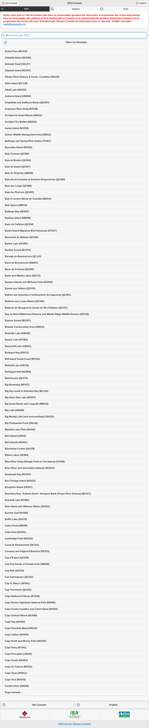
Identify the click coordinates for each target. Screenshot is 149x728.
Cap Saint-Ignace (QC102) (19, 577)
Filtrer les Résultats (76, 42)
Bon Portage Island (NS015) (20, 481)
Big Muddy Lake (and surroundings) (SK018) (29, 416)
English (113, 705)
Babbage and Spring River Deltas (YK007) (28, 141)
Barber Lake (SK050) (16, 243)
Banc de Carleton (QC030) (19, 224)
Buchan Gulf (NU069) (16, 513)
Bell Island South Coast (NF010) (22, 359)
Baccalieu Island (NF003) (18, 147)
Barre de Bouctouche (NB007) (21, 263)
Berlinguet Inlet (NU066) (18, 372)
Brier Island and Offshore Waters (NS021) (27, 506)
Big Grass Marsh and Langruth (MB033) (26, 404)
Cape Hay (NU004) (15, 622)
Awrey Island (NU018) (17, 128)
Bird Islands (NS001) (16, 442)
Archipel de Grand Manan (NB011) (23, 115)
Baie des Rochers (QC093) (19, 192)
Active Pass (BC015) (16, 51)
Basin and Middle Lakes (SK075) (22, 275)
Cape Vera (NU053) (15, 679)
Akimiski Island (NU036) (18, 57)
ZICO (26, 9)
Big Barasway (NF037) (17, 384)
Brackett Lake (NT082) (17, 500)
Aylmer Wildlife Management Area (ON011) (28, 134)
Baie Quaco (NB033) (16, 205)
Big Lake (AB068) (14, 410)
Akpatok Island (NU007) (18, 70)
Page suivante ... (14, 692)
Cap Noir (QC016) (14, 570)
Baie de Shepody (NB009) (19, 173)
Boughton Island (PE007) (18, 487)
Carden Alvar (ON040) (17, 686)
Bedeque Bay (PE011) (17, 352)
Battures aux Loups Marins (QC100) (24, 301)
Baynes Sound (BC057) (18, 320)
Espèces (76, 9)
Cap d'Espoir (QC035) (17, 557)
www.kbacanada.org (14, 24)
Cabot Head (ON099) (16, 525)
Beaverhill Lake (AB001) (18, 346)
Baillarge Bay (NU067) (17, 211)
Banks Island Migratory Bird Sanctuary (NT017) (31, 230)
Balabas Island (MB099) (18, 218)
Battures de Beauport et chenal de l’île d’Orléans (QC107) (36, 308)
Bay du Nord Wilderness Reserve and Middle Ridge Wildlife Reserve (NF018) (47, 314)
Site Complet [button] (11, 3)
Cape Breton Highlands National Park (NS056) (30, 602)
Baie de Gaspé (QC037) (17, 166)
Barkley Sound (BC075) (18, 250)
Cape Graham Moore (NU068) (21, 615)
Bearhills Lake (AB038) (17, 333)
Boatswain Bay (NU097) (18, 474)
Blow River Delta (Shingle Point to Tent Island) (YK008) (35, 461)
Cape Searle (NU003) (16, 660)
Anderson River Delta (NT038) (21, 109)
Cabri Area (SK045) (15, 532)
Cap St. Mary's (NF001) (17, 583)
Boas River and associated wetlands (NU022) (29, 468)
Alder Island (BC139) (16, 83)
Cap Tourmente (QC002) (18, 590)
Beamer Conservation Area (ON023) (24, 327)
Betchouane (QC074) (16, 378)
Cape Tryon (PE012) (16, 673)
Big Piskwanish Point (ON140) (21, 423)
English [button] (142, 3)
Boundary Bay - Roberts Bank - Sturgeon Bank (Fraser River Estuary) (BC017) (48, 493)
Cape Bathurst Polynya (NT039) (22, 596)
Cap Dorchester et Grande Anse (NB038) (27, 564)
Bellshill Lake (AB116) (17, 365)
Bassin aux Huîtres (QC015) (20, 288)
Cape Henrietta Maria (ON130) (21, 628)
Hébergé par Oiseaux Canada (74, 724)
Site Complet (39, 705)
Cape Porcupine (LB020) (18, 654)
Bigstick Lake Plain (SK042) (20, 429)
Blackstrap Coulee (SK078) (19, 448)
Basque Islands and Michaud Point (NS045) (29, 282)
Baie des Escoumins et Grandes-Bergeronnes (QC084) (35, 179)
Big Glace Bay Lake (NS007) (20, 397)
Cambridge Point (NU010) (19, 538)
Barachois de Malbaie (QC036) (21, 237)
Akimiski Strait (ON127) (17, 64)
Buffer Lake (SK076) (16, 519)
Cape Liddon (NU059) (17, 634)
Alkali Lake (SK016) (15, 90)
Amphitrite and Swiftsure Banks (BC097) (27, 102)
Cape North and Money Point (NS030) (25, 641)
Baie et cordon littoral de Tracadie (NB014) (28, 199)
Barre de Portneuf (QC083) (19, 269)
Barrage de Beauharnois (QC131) (23, 256)
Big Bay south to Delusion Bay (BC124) (26, 391)
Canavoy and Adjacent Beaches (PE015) (27, 551)
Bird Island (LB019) (15, 436)
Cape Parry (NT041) (15, 647)
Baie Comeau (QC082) (17, 154)
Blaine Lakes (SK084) (16, 455)
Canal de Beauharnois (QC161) (22, 545)
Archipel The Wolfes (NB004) (21, 122)
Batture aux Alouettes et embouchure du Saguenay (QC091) (38, 295)
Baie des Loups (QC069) (18, 186)
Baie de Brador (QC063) (18, 160)
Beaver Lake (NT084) (16, 339)
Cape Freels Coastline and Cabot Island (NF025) (31, 609)
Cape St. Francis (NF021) (18, 666)
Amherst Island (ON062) (18, 96)
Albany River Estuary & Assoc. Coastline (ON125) (32, 77)
